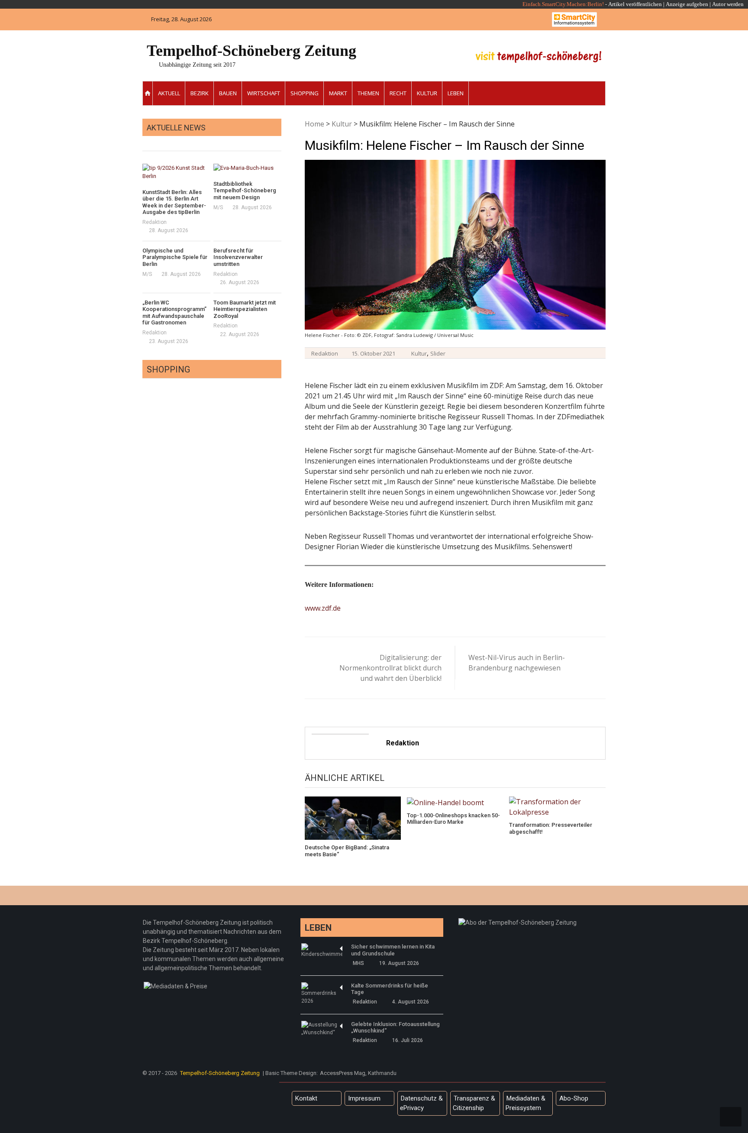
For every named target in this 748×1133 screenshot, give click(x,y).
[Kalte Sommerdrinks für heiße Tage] (321, 993)
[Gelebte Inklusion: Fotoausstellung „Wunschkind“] (321, 1028)
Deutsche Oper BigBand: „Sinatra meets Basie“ (347, 851)
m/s (218, 207)
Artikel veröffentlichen (635, 4)
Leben (456, 93)
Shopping (304, 93)
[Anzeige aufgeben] (711, 4)
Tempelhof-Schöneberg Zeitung (251, 50)
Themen (368, 93)
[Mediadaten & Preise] (175, 986)
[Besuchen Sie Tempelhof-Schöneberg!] (538, 57)
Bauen (228, 93)
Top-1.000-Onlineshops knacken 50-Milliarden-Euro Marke (453, 818)
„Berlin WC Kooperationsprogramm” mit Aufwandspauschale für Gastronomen (174, 312)
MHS (358, 963)
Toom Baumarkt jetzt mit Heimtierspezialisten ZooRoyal (244, 309)
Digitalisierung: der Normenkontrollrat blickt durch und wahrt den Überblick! (390, 668)
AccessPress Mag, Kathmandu (358, 1073)
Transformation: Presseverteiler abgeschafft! (550, 828)
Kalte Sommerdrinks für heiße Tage (389, 989)
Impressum (364, 1098)
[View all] (278, 141)
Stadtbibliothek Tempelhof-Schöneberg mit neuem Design (244, 191)
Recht (398, 93)
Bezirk (199, 93)
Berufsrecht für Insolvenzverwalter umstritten (238, 257)
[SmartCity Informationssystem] (574, 19)
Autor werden (728, 4)
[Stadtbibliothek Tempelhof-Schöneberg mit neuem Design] (247, 168)
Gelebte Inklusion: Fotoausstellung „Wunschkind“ (395, 1027)
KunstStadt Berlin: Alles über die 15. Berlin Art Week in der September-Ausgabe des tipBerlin (174, 202)
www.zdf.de (323, 608)
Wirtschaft (263, 93)
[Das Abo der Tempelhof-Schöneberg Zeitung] (517, 922)
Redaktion (324, 353)
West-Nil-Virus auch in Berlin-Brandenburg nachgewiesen (516, 663)
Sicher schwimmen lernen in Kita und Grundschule (393, 950)
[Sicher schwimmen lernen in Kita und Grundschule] (321, 950)
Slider (437, 353)
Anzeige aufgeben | (688, 4)
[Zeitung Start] (148, 93)
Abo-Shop (573, 1098)
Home (314, 124)
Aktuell (169, 93)
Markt (338, 93)
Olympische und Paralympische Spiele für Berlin (174, 257)
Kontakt (306, 1098)
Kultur (427, 93)
